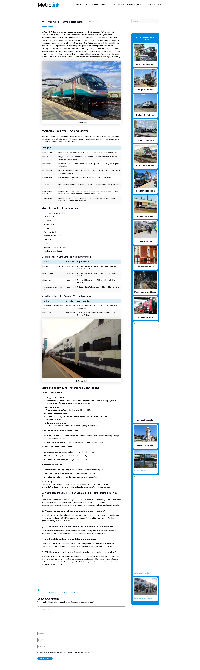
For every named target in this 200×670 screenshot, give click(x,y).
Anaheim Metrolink (145, 317)
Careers (94, 4)
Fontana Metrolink (145, 216)
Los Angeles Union (145, 267)
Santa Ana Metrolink (142, 573)
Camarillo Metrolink (135, 4)
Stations (111, 4)
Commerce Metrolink (145, 191)
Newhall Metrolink (145, 445)
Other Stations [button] (153, 4)
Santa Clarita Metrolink (143, 598)
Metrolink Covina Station (145, 292)
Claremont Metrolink (145, 166)
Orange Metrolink (140, 471)
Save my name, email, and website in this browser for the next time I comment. (65, 652)
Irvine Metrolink (145, 241)
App (86, 4)
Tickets (121, 4)
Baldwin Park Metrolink (145, 64)
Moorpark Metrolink (145, 90)
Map (103, 4)
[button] (160, 4)
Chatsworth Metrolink (145, 115)
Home (78, 4)
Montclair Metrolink (145, 420)
